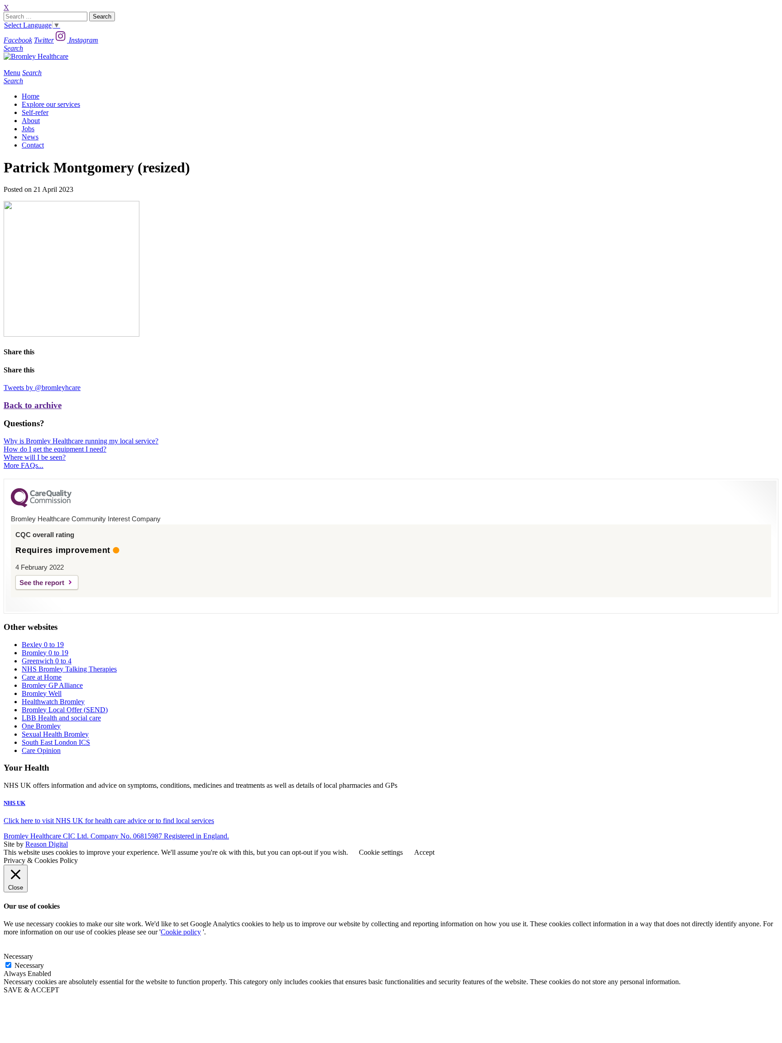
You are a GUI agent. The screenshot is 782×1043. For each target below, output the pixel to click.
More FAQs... (23, 465)
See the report (41, 582)
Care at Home (42, 677)
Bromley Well (42, 693)
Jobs (28, 129)
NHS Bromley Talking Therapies (69, 669)
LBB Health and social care (61, 718)
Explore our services (51, 104)
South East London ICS (56, 742)
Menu (12, 72)
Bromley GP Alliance (52, 685)
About (31, 120)
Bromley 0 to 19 (45, 653)
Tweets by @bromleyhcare (42, 387)
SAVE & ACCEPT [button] (31, 990)
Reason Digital (46, 844)
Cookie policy (181, 932)
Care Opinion (41, 750)
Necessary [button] (18, 956)
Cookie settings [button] (381, 852)
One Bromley (41, 726)
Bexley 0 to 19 (43, 644)
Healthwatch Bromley (53, 701)
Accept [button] (424, 852)
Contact (33, 145)
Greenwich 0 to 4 (47, 661)
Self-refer (35, 112)
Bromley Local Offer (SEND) (65, 710)
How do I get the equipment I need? (55, 449)
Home (30, 96)
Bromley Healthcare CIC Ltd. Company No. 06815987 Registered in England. (116, 836)
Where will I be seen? (35, 457)
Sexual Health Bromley (55, 734)
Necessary (29, 965)
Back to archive (33, 405)
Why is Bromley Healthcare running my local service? (81, 441)
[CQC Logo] (41, 505)
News (30, 137)
